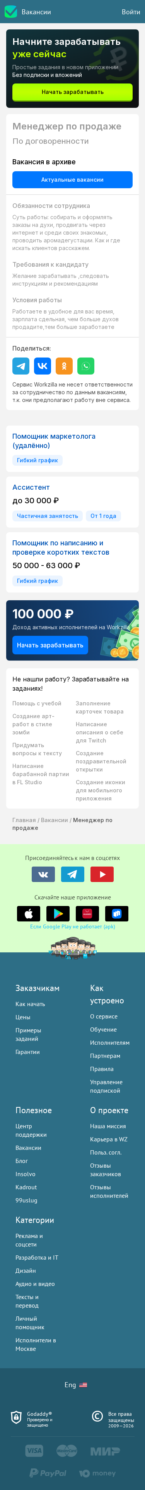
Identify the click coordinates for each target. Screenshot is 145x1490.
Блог (21, 1161)
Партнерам (105, 1055)
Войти (131, 11)
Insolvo (25, 1174)
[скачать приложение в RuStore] (116, 913)
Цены (23, 1017)
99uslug (26, 1200)
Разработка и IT (36, 1257)
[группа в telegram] (72, 874)
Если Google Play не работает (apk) (72, 926)
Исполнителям (110, 1042)
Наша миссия (108, 1126)
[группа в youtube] (102, 874)
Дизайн (25, 1270)
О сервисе (104, 1016)
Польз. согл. (105, 1152)
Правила (102, 1069)
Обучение (103, 1029)
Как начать (30, 1004)
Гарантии (27, 1052)
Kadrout (26, 1187)
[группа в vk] (43, 874)
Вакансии (36, 11)
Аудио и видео (35, 1283)
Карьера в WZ (109, 1139)
